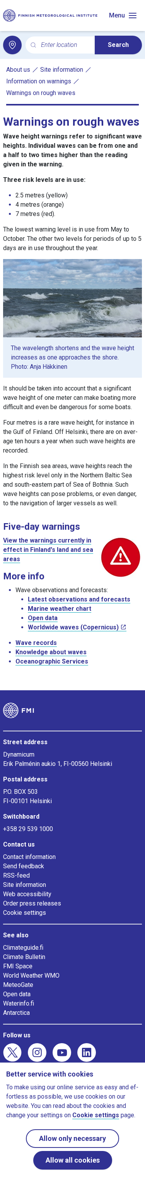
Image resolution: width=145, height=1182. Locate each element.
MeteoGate (18, 984)
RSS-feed (16, 875)
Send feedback (23, 866)
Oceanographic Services (51, 661)
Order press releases (32, 903)
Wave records (36, 642)
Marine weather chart (59, 608)
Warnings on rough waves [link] (40, 93)
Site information (61, 69)
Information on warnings (38, 81)
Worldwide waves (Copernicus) (73, 627)
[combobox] (64, 45)
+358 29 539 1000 (28, 829)
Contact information (29, 857)
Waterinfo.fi (18, 1003)
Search (118, 44)
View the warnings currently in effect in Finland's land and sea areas (48, 550)
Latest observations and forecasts (79, 599)
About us (18, 69)
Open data (43, 618)
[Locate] (12, 45)
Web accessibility (27, 894)
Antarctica (16, 1012)
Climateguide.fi (23, 947)
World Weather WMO (31, 975)
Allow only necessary (72, 1138)
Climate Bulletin (24, 957)
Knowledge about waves (51, 652)
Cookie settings (24, 912)
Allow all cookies (73, 1160)
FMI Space (17, 966)
